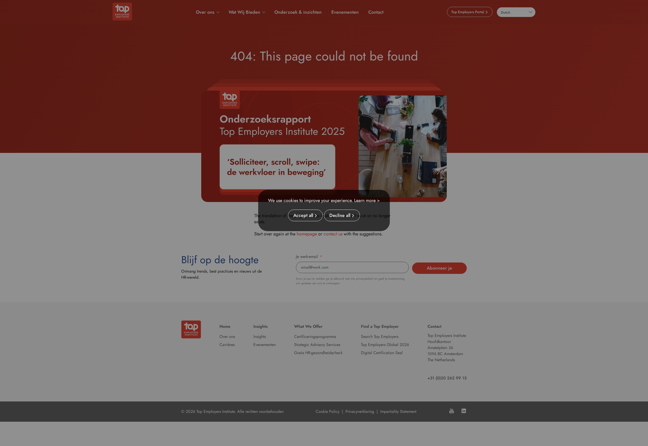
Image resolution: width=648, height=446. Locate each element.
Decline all (339, 215)
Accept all (303, 215)
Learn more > (367, 200)
